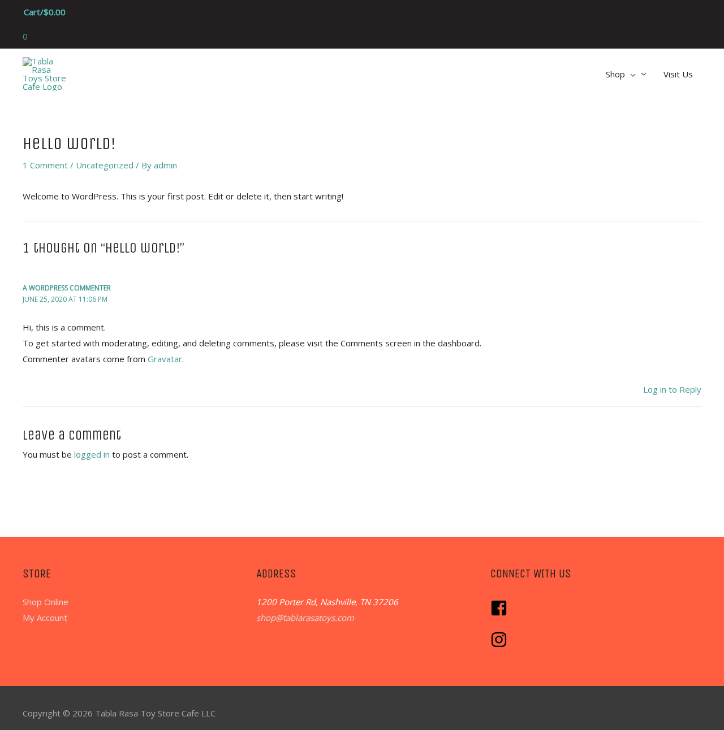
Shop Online (45, 601)
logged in (92, 454)
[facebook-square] (501, 613)
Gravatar (165, 358)
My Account (45, 617)
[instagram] (500, 644)
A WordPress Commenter (67, 288)
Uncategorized (104, 165)
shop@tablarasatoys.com (305, 617)
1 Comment (45, 165)
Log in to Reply (672, 389)
